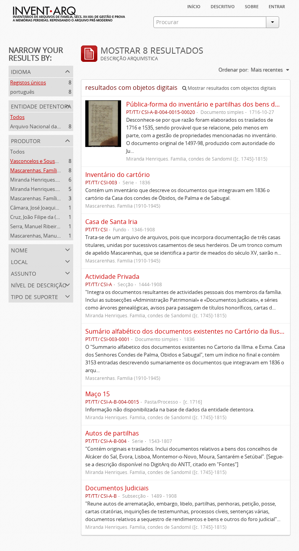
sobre (252, 6)
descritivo (223, 6)
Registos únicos (28, 82)
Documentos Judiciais (117, 488)
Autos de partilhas (112, 433)
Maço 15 (97, 394)
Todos (17, 117)
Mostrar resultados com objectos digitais (231, 88)
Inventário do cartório (117, 174)
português (22, 91)
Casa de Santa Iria (111, 221)
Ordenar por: (233, 69)
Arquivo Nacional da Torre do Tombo (53, 126)
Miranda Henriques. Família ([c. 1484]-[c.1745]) (63, 179)
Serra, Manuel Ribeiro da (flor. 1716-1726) (57, 226)
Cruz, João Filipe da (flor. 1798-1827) (50, 216)
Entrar (277, 6)
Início (194, 6)
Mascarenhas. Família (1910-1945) (48, 198)
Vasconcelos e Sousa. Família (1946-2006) (57, 160)
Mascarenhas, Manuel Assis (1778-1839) (55, 235)
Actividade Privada (112, 276)
